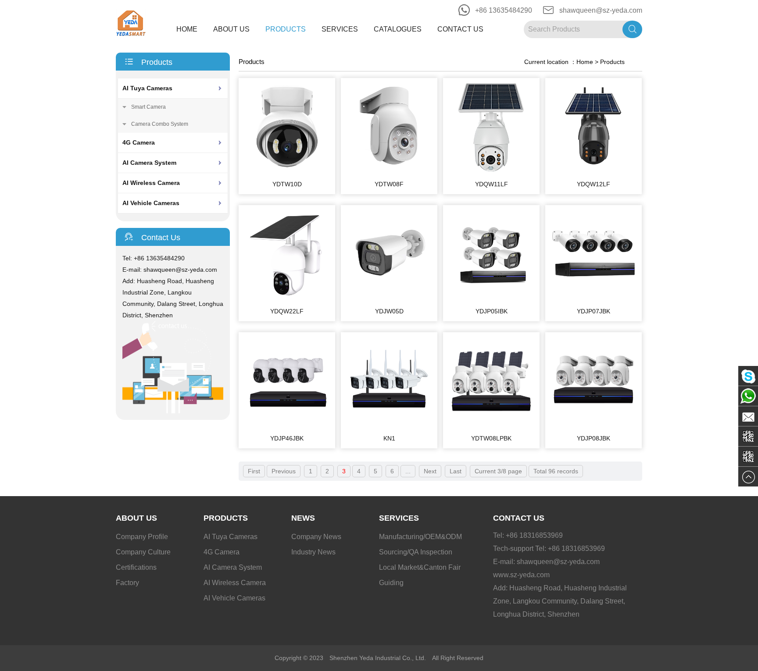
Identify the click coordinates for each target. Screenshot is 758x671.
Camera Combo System (159, 124)
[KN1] (389, 426)
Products (285, 29)
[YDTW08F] (389, 172)
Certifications (136, 567)
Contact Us (460, 29)
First (254, 471)
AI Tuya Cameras (147, 88)
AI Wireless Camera (151, 182)
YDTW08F (389, 184)
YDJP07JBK (593, 311)
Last (455, 471)
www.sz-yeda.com (521, 575)
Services (340, 29)
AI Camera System (149, 162)
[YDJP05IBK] (491, 299)
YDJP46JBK (287, 438)
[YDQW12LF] (593, 172)
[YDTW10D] (287, 172)
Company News (316, 536)
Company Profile (142, 536)
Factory (127, 582)
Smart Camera (148, 107)
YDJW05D (389, 311)
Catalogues (398, 29)
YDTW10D (287, 184)
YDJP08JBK (593, 438)
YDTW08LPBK (491, 438)
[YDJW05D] (389, 299)
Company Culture (143, 552)
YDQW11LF (491, 184)
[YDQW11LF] (491, 172)
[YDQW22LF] (287, 299)
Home (186, 29)
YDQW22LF (287, 311)
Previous (284, 471)
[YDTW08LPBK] (491, 426)
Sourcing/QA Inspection (415, 552)
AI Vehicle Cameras (150, 202)
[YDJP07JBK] (593, 299)
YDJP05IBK (492, 311)
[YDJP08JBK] (593, 426)
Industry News (313, 552)
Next (430, 471)
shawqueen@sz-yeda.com (600, 10)
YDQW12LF (593, 184)
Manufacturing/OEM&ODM (420, 536)
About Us (231, 29)
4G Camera (138, 142)
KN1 (389, 438)
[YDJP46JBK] (287, 426)
